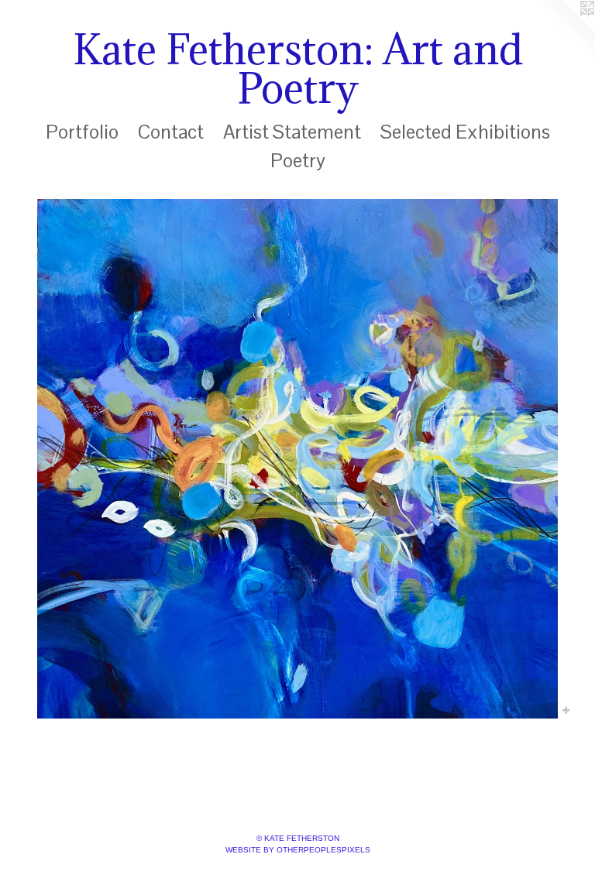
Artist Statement (292, 131)
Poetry (297, 160)
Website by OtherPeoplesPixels (297, 850)
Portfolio (82, 131)
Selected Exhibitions (465, 131)
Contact (171, 131)
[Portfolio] (297, 459)
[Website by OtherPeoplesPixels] (564, 31)
